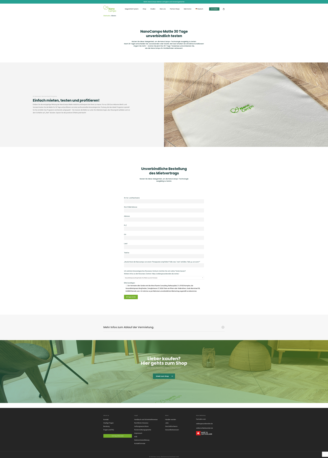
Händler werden (170, 419)
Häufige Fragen (108, 423)
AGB (135, 436)
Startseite (106, 16)
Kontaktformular (139, 443)
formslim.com (201, 419)
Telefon (126, 253)
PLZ (125, 225)
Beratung (106, 426)
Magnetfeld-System (131, 9)
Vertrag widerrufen (118, 436)
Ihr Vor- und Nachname (132, 198)
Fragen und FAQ (108, 430)
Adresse (127, 216)
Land (125, 243)
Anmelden (214, 9)
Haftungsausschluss (141, 426)
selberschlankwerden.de (204, 428)
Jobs (167, 423)
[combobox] (164, 278)
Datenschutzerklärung (141, 440)
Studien (152, 9)
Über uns (163, 9)
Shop (144, 9)
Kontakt (106, 419)
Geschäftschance (171, 426)
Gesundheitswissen (172, 430)
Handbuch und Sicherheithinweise (146, 419)
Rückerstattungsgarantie (142, 430)
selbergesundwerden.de (204, 424)
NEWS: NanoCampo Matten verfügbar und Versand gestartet (164, 2)
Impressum (138, 433)
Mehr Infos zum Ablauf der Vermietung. (128, 327)
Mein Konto (187, 9)
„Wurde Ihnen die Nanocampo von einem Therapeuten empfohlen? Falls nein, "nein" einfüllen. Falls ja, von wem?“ (162, 262)
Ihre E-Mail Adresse (130, 207)
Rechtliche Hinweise (141, 423)
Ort (125, 234)
